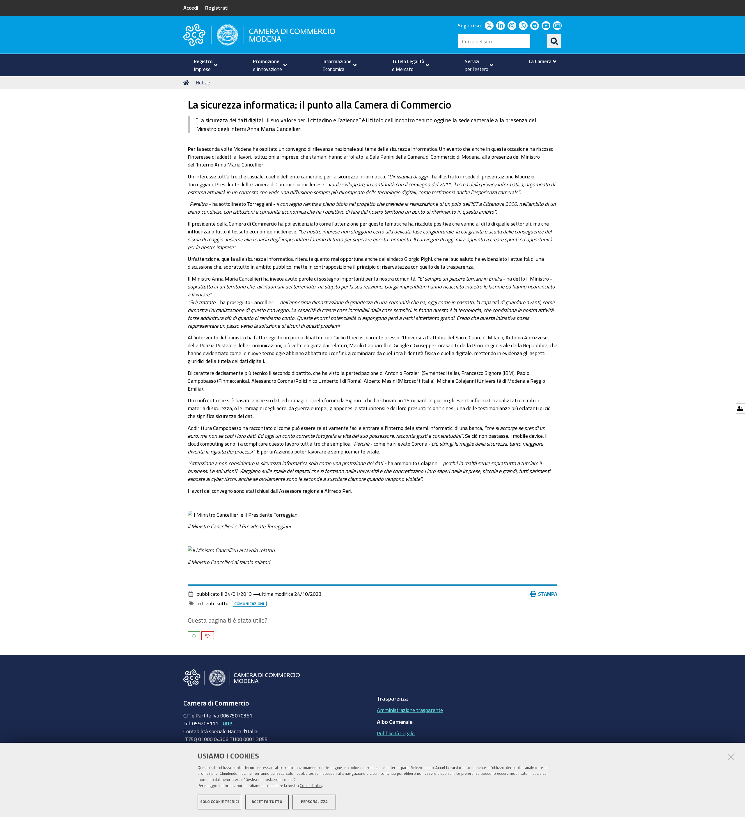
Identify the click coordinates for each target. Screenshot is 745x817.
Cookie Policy (311, 786)
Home (187, 82)
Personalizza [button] (314, 802)
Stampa (547, 593)
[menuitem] (203, 65)
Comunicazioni (249, 604)
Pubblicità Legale (396, 733)
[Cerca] (554, 41)
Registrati (216, 7)
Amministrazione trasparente (410, 710)
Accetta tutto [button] (267, 802)
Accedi (190, 7)
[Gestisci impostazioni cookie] (740, 408)
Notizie (203, 82)
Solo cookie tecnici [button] (219, 802)
